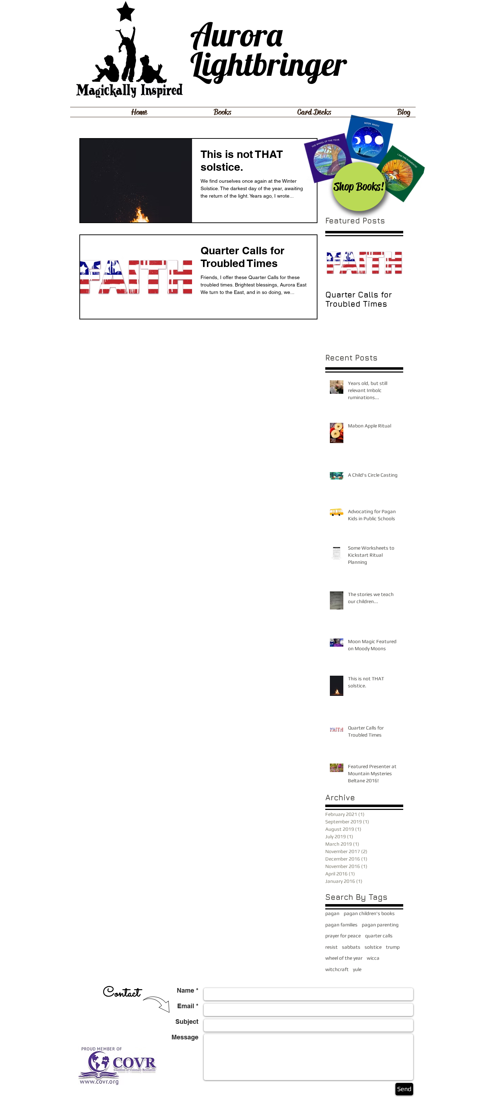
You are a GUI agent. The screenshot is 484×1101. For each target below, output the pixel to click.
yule (357, 969)
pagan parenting (380, 924)
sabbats (351, 947)
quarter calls (379, 935)
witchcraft (337, 969)
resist (331, 947)
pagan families (341, 924)
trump (393, 947)
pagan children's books (369, 913)
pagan (332, 913)
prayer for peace (343, 935)
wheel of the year (343, 958)
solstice (373, 947)
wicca (373, 958)
